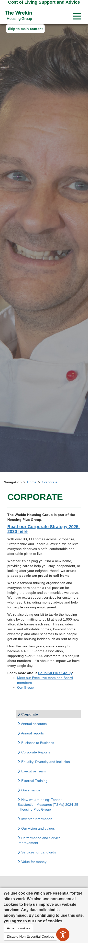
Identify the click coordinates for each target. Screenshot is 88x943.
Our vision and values (37, 828)
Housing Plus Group (55, 673)
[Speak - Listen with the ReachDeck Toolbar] (62, 934)
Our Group (25, 687)
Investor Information (36, 819)
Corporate (49, 482)
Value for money (33, 862)
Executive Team (33, 771)
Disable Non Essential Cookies (30, 936)
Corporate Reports (35, 752)
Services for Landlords (38, 852)
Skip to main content (25, 29)
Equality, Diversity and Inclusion (45, 762)
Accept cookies (18, 928)
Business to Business (37, 743)
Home (31, 482)
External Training (33, 781)
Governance (30, 790)
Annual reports (32, 733)
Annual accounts (33, 724)
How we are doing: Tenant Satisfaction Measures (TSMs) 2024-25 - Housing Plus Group (48, 804)
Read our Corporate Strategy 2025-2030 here (43, 529)
